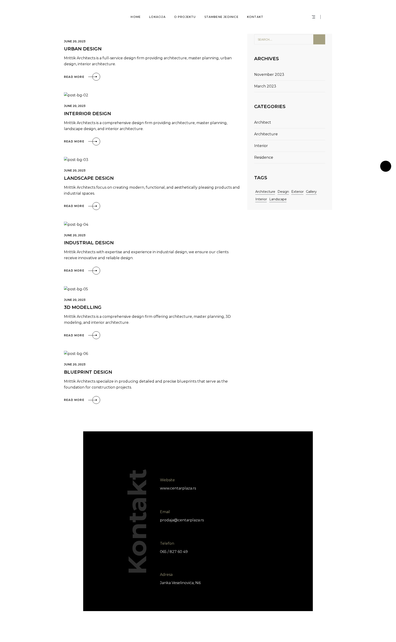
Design (283, 192)
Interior (261, 146)
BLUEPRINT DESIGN (88, 372)
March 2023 (265, 86)
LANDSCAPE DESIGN (89, 178)
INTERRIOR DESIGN (87, 113)
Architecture (266, 134)
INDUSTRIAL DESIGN (89, 242)
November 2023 (269, 74)
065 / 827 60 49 (174, 552)
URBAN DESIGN (83, 49)
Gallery (311, 192)
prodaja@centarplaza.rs (182, 520)
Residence (263, 157)
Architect (262, 122)
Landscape (278, 199)
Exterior (297, 192)
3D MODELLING (83, 307)
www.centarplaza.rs (178, 488)
